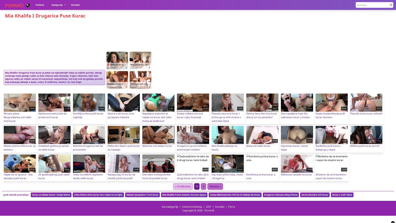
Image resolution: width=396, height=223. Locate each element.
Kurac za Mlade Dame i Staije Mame (51, 194)
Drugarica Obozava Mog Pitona (280, 194)
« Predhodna (183, 186)
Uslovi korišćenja (192, 206)
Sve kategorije (170, 206)
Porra (231, 206)
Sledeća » (215, 186)
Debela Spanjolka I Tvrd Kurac (142, 194)
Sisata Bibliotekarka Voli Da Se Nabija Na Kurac (235, 194)
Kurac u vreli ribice (342, 194)
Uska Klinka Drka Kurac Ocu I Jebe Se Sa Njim (98, 194)
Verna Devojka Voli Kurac (314, 194)
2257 (208, 206)
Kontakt (75, 4)
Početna (39, 4)
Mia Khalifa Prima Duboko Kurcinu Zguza (184, 194)
